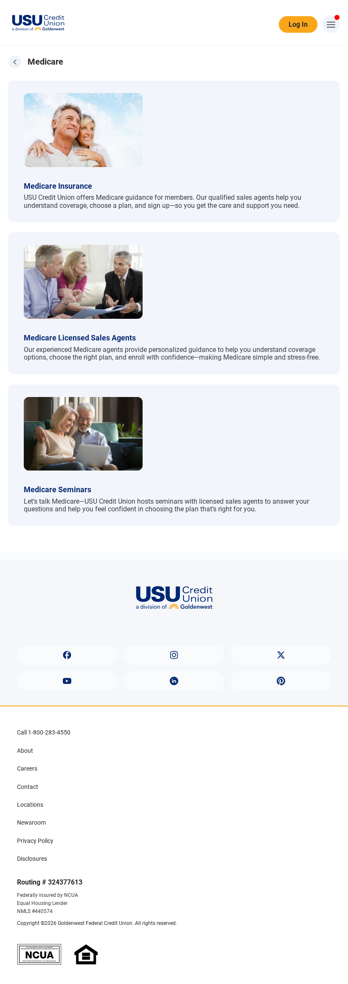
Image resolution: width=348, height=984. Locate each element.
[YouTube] (67, 681)
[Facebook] (67, 655)
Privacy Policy (35, 840)
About (25, 750)
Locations (30, 804)
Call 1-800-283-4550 (43, 732)
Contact (27, 786)
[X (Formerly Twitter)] (280, 655)
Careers (27, 768)
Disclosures (32, 858)
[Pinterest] (280, 681)
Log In (298, 24)
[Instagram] (174, 655)
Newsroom (31, 822)
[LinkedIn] (174, 681)
